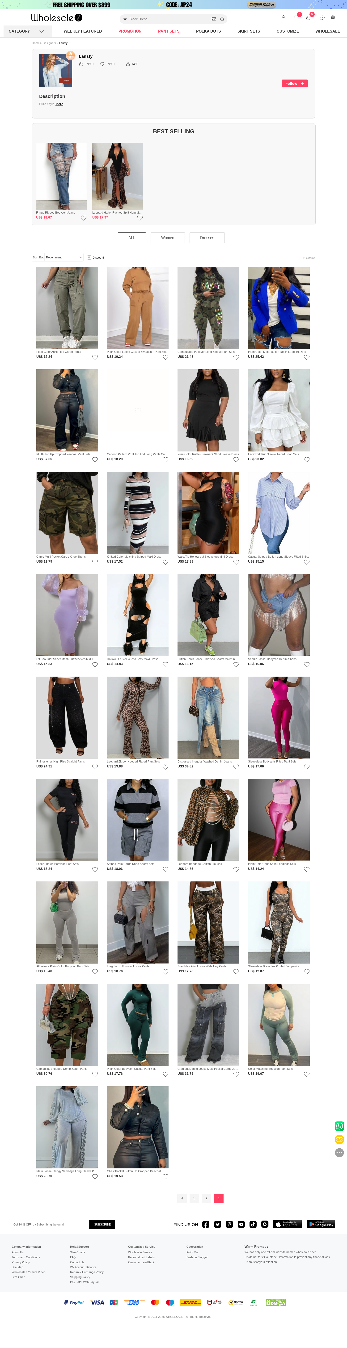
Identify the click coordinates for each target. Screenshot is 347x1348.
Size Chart (18, 1277)
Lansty (63, 43)
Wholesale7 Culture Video (29, 1272)
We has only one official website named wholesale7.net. (280, 1252)
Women (167, 238)
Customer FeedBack (141, 1262)
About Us (18, 1252)
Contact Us (77, 1262)
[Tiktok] (253, 1224)
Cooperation (194, 1246)
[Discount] (89, 258)
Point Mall (192, 1252)
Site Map (17, 1267)
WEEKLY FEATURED (83, 31)
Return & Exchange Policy (87, 1272)
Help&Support (79, 1246)
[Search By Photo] (213, 19)
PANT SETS (169, 31)
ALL (131, 238)
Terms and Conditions (26, 1257)
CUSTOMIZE (288, 31)
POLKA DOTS (208, 31)
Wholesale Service (140, 1252)
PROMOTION (130, 31)
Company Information (26, 1246)
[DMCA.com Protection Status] (276, 1302)
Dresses (207, 238)
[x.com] (218, 1224)
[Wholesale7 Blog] (264, 1224)
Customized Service (141, 1246)
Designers (50, 43)
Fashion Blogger (197, 1257)
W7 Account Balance (83, 1267)
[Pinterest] (229, 1224)
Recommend (54, 257)
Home (36, 43)
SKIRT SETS (248, 31)
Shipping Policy (80, 1277)
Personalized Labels (141, 1257)
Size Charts (77, 1252)
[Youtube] (241, 1224)
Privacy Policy (21, 1262)
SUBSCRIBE (102, 1224)
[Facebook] (206, 1224)
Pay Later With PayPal (84, 1282)
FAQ (73, 1257)
